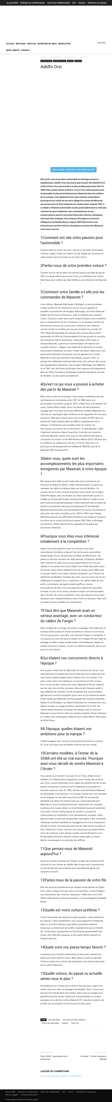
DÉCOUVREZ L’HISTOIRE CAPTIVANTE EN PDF (73, 169)
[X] (49, 1039)
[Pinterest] (55, 1039)
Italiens (70, 61)
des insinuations (54, 1020)
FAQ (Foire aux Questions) (86, 1092)
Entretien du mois (55, 57)
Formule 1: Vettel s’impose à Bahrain (94, 1057)
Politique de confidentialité (28, 1092)
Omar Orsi (75, 1023)
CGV (63, 1092)
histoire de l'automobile (50, 1023)
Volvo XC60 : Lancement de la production (53, 1057)
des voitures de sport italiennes (74, 1020)
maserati (65, 1023)
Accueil (43, 57)
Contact (71, 1092)
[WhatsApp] (62, 1039)
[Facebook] (43, 1039)
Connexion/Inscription (29, 1095)
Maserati (78, 61)
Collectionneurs (71, 57)
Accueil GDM (10, 1092)
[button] (78, 43)
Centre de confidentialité (50, 1092)
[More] (68, 1039)
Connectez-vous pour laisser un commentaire (60, 1076)
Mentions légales (11, 1095)
